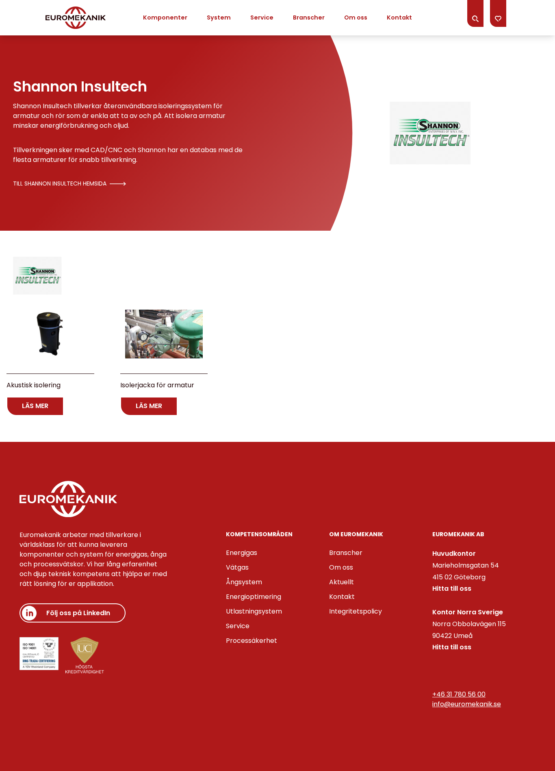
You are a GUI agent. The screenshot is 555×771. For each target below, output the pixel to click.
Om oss (355, 17)
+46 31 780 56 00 (459, 694)
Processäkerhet (251, 640)
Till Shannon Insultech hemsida (59, 183)
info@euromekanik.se (466, 704)
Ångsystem (244, 582)
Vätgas (237, 567)
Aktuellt (341, 582)
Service (261, 17)
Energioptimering (253, 596)
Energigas (241, 552)
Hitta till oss (451, 588)
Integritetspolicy (355, 611)
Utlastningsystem (254, 611)
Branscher (309, 17)
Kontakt (399, 17)
